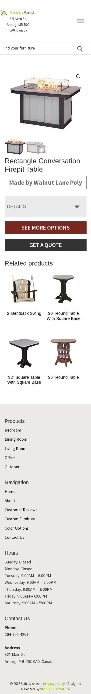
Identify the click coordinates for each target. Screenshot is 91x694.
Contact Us (14, 537)
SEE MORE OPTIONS (45, 227)
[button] (78, 76)
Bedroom (13, 430)
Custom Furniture (20, 518)
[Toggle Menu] (80, 21)
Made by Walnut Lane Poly (45, 182)
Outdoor (12, 466)
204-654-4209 (16, 634)
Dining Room (16, 439)
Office (10, 457)
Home (10, 491)
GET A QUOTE (45, 244)
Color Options (17, 528)
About (10, 500)
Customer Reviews (21, 509)
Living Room (16, 448)
